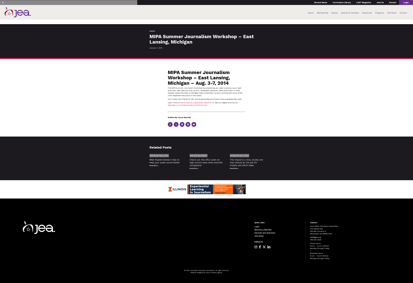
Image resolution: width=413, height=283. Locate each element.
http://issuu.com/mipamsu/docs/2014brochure (187, 105)
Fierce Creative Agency (214, 272)
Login (406, 2)
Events (334, 13)
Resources (367, 13)
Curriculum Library (342, 2)
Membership (322, 13)
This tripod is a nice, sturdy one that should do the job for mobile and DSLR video (246, 162)
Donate (392, 2)
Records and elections (264, 232)
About (311, 13)
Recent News (320, 2)
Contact (403, 13)
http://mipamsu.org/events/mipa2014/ (196, 103)
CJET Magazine (363, 2)
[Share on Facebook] (170, 124)
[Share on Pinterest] (188, 124)
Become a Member (263, 229)
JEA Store (391, 13)
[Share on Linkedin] (182, 124)
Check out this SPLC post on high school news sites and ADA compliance (206, 162)
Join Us (380, 2)
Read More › (154, 165)
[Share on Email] (193, 124)
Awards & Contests (350, 13)
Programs (379, 13)
